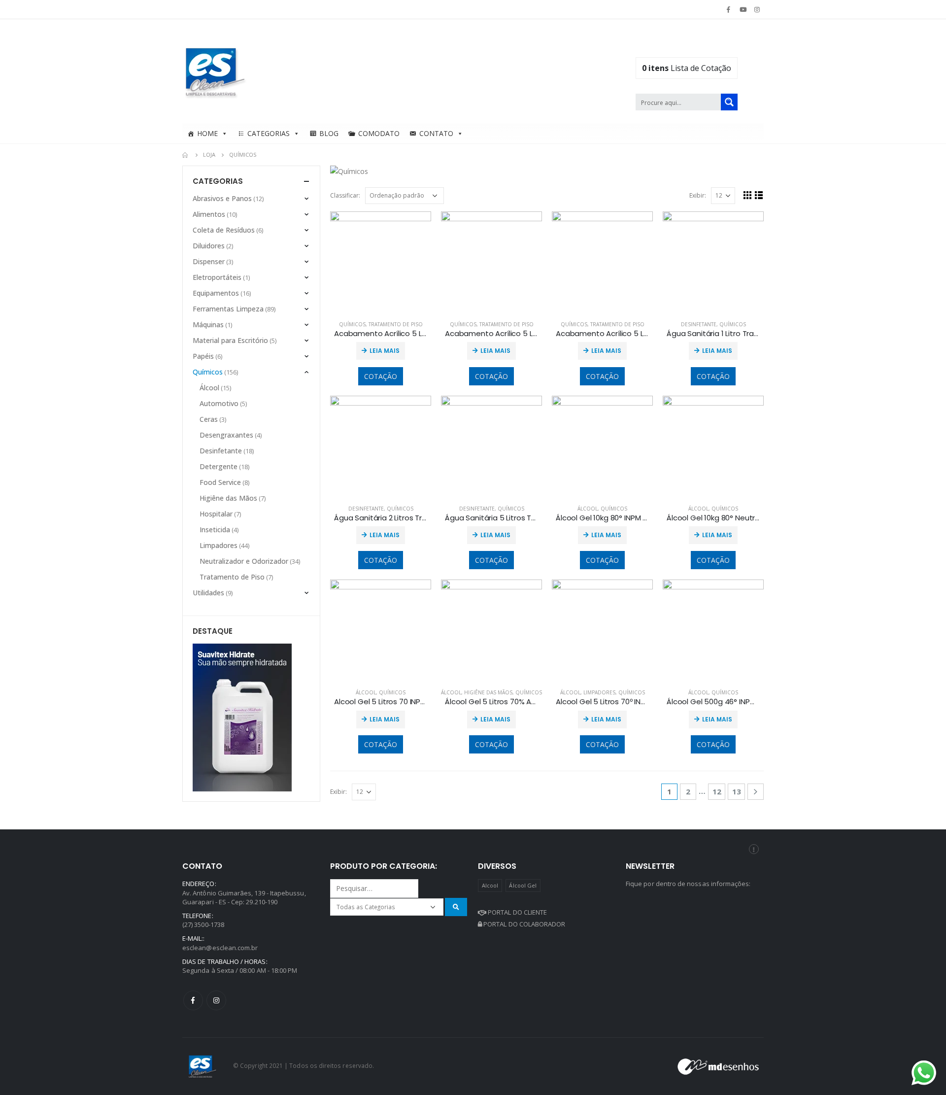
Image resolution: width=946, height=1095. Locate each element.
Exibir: (697, 195)
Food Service (220, 482)
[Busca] (456, 907)
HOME (207, 133)
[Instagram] (757, 9)
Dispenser (209, 261)
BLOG (328, 133)
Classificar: (345, 195)
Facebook (193, 1000)
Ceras (209, 419)
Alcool (490, 885)
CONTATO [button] (436, 133)
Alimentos (209, 214)
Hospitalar (216, 513)
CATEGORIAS (268, 133)
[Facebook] (728, 9)
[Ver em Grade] (747, 195)
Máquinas (208, 324)
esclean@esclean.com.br (220, 947)
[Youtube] (743, 9)
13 (736, 791)
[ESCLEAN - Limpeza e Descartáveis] (215, 71)
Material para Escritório (230, 340)
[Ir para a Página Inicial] (185, 155)
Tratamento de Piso (396, 324)
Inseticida (215, 529)
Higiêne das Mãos (488, 692)
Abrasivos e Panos (222, 198)
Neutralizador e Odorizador (244, 561)
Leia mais (385, 350)
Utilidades (208, 592)
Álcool (587, 508)
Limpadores (599, 692)
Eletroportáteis (217, 277)
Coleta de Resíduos (224, 230)
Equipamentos (216, 293)
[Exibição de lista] (759, 195)
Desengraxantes (226, 435)
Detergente (218, 466)
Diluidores (209, 245)
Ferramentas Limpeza (228, 308)
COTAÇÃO (380, 376)
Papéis (203, 356)
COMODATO (379, 133)
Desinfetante (698, 324)
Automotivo (219, 403)
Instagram (216, 1000)
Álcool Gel (523, 885)
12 (716, 791)
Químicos (352, 324)
